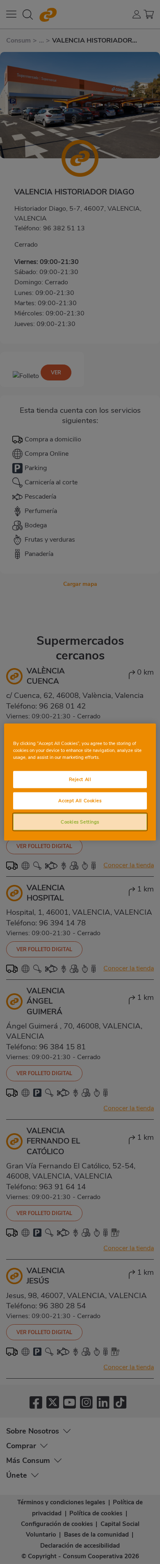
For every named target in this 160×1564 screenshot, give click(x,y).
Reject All (80, 779)
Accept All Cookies (79, 800)
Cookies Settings (80, 821)
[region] (80, 782)
